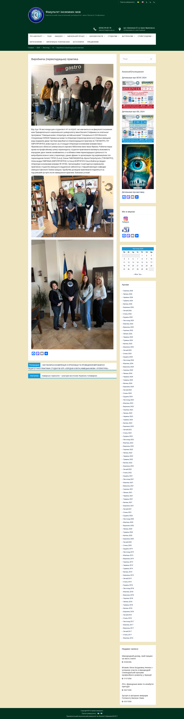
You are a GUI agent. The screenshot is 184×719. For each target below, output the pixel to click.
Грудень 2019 (128, 549)
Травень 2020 (128, 532)
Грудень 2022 (128, 436)
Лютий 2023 (127, 430)
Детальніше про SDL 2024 (133, 111)
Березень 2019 (128, 575)
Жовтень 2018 (128, 592)
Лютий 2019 (127, 578)
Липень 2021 (127, 492)
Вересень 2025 (128, 327)
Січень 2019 (127, 582)
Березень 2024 (128, 387)
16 (146, 262)
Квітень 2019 (127, 572)
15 (142, 262)
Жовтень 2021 (128, 482)
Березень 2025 (128, 347)
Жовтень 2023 (128, 403)
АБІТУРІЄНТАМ (127, 36)
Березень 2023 (128, 426)
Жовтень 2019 (128, 555)
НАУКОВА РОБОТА (96, 36)
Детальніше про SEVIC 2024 (134, 77)
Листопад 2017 (128, 621)
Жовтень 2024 (128, 363)
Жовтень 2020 (128, 522)
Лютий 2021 (127, 509)
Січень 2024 (127, 393)
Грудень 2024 (128, 357)
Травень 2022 (128, 459)
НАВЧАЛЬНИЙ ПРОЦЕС (76, 36)
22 (142, 266)
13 (133, 262)
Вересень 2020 (128, 525)
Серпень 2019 (128, 562)
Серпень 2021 (128, 489)
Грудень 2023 (128, 396)
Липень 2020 (127, 529)
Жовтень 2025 (128, 324)
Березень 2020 (128, 539)
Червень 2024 (128, 377)
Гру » (140, 274)
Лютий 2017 (127, 631)
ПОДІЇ (49, 36)
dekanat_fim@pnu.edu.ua (106, 30)
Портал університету (127, 2)
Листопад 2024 (128, 360)
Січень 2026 (127, 314)
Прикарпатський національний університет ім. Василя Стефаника (89, 716)
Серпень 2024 (128, 370)
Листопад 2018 (128, 588)
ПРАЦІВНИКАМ (92, 42)
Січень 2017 (127, 635)
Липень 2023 (127, 413)
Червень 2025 (128, 337)
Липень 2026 (127, 294)
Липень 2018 (127, 601)
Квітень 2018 (127, 608)
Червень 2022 (128, 456)
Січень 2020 (127, 545)
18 (124, 266)
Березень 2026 (128, 307)
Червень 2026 (128, 297)
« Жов (136, 274)
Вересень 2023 (128, 406)
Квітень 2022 (127, 463)
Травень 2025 (128, 340)
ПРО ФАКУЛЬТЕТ (36, 36)
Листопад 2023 (128, 400)
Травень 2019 (128, 568)
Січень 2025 (127, 353)
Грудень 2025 (128, 317)
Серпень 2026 (128, 291)
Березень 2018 (128, 611)
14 (137, 262)
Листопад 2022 (128, 439)
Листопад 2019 (128, 552)
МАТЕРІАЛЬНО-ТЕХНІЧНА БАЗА (58, 42)
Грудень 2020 (128, 515)
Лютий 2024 (127, 390)
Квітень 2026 (127, 304)
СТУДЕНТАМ (112, 36)
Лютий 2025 (127, 350)
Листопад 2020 (128, 519)
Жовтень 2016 (128, 638)
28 (137, 269)
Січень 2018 (127, 618)
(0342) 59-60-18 (105, 28)
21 (137, 266)
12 (128, 262)
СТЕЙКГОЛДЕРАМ (144, 36)
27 (133, 269)
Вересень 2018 (128, 595)
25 (124, 269)
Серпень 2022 (128, 449)
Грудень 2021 (128, 476)
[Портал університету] (146, 2)
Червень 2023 (128, 416)
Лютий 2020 (127, 542)
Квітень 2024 (127, 383)
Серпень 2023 (128, 410)
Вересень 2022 (128, 446)
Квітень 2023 (127, 423)
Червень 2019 (128, 565)
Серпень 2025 (128, 330)
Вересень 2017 (128, 628)
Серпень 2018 (128, 598)
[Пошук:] (137, 59)
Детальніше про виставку (133, 192)
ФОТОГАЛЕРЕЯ (78, 42)
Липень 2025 (127, 334)
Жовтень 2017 (128, 625)
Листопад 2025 (128, 320)
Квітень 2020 (127, 535)
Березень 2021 (128, 506)
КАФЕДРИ (59, 36)
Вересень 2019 (128, 558)
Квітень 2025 (127, 344)
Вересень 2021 (128, 486)
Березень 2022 (128, 466)
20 (133, 266)
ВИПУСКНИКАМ (36, 42)
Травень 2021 (128, 499)
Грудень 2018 (128, 585)
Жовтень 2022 (128, 443)
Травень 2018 (128, 605)
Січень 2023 (127, 433)
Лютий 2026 (127, 310)
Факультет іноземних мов (63, 12)
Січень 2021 (127, 512)
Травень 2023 (128, 420)
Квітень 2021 (127, 502)
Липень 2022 (127, 453)
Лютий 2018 (127, 615)
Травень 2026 (128, 301)
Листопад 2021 (128, 479)
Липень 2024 (127, 373)
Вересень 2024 (128, 367)
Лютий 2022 (127, 469)
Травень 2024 (128, 380)
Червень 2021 (128, 496)
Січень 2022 (127, 473)
